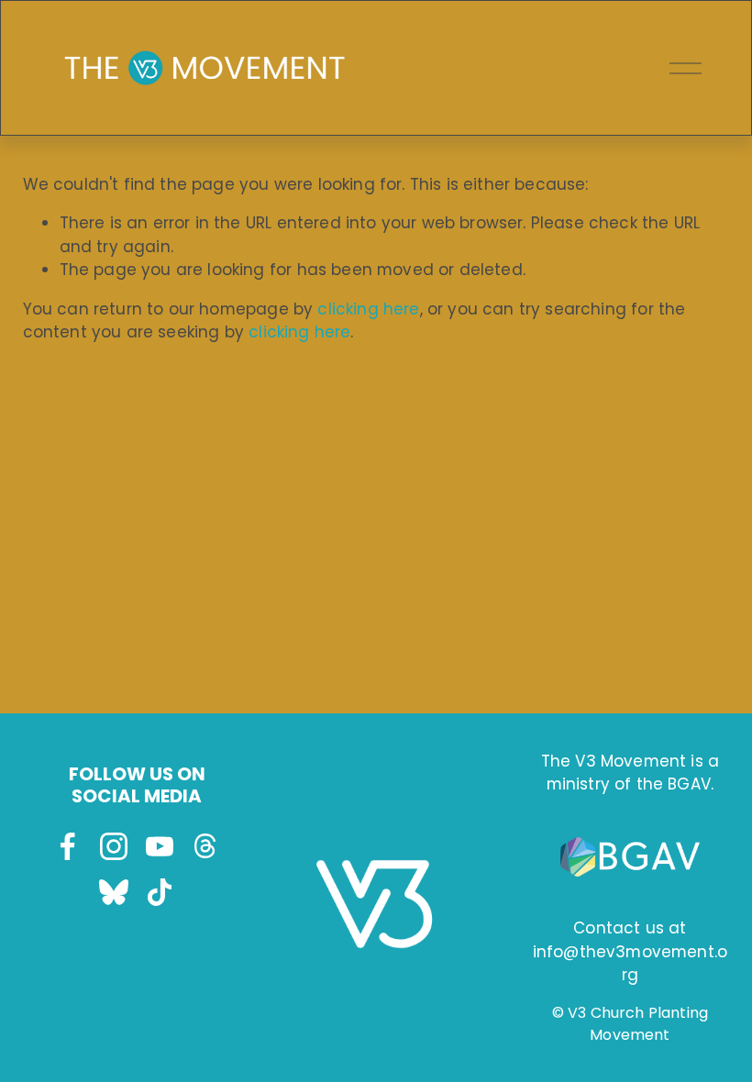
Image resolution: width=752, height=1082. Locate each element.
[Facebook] (68, 846)
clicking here (368, 309)
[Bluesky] (113, 892)
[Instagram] (113, 846)
